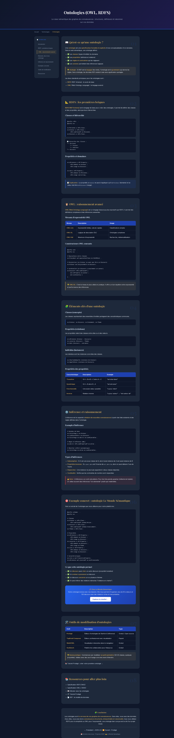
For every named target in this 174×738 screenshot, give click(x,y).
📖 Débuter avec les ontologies (78, 691)
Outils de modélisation (44, 69)
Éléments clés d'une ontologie (44, 57)
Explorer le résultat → (100, 599)
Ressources (41, 73)
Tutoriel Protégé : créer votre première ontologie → (85, 663)
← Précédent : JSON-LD (92, 730)
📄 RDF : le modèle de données (78, 697)
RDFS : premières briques (45, 48)
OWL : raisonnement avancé (47, 52)
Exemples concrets (43, 66)
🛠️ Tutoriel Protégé (74, 694)
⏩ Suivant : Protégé (110, 730)
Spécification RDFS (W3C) (76, 685)
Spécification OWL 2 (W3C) (76, 688)
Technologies (45, 32)
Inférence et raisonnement (45, 62)
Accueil (36, 32)
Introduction (41, 44)
